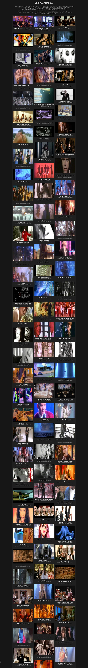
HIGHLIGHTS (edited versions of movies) (25, 12)
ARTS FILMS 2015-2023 (29, 7)
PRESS (37, 6)
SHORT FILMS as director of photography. (46, 11)
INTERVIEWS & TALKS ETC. (52, 12)
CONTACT (20, 7)
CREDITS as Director (51, 6)
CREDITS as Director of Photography (65, 6)
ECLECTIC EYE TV (30, 6)
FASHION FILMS (40, 8)
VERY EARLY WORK (40, 12)
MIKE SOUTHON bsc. (19, 6)
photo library (34, 13)
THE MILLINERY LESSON (29, 8)
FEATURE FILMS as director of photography (46, 7)
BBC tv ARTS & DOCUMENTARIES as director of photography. (34, 9)
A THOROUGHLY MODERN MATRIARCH (47, 13)
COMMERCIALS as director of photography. (27, 11)
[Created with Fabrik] (0, 661)
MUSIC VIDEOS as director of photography (54, 8)
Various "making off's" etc (65, 12)
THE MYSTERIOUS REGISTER (63, 7)
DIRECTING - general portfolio (63, 11)
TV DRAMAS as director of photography (57, 9)
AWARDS (43, 6)
